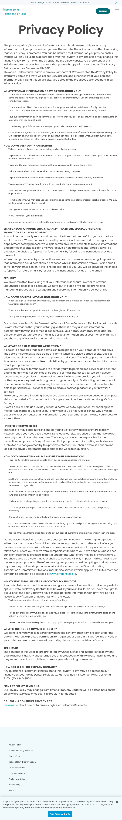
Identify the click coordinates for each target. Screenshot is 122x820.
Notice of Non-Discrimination (22, 762)
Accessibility (14, 784)
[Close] (116, 801)
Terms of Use (14, 756)
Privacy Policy (15, 744)
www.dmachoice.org (63, 574)
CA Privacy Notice (17, 767)
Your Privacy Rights (60, 814)
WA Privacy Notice (17, 779)
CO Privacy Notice (17, 773)
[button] (117, 11)
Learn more (11, 705)
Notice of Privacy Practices (21, 750)
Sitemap (12, 790)
